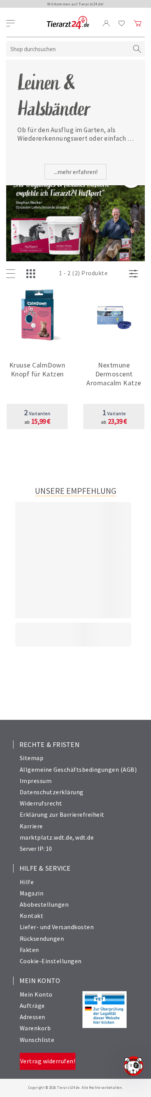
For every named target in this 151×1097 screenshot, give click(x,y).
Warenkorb (35, 1028)
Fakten (29, 950)
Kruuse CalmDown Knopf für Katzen (37, 369)
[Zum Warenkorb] (138, 23)
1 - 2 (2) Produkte (83, 273)
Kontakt (32, 915)
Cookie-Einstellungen (51, 961)
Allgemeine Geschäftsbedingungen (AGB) (78, 769)
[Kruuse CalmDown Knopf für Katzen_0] (37, 316)
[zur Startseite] (68, 23)
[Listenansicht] (12, 274)
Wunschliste (37, 1040)
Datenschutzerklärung (52, 792)
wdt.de (84, 837)
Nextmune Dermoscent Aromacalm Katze (113, 373)
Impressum (36, 781)
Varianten (37, 413)
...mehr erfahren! (76, 172)
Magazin (32, 893)
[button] (37, 371)
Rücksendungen (42, 938)
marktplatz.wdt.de (46, 837)
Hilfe (27, 882)
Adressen (32, 1017)
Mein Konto (36, 994)
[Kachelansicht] (32, 274)
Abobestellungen (44, 904)
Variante (114, 413)
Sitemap (32, 758)
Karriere (31, 826)
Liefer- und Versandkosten (57, 927)
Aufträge (32, 1005)
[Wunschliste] (121, 23)
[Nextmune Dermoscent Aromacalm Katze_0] (114, 316)
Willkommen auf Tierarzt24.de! (75, 4)
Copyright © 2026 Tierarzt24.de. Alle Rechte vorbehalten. (75, 1087)
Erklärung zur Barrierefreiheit (62, 814)
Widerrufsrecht (41, 803)
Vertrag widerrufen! (48, 1061)
